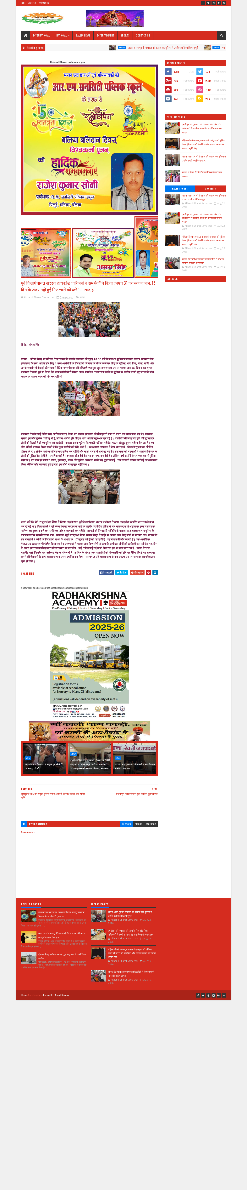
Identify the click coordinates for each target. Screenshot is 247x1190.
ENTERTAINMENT (105, 35)
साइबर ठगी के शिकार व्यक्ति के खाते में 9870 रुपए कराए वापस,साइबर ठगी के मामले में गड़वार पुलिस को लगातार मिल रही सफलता (90, 764)
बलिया (82, 297)
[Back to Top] (224, 995)
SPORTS (125, 35)
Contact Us (44, 3)
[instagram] (219, 3)
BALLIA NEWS (83, 35)
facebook (151, 824)
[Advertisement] (89, 809)
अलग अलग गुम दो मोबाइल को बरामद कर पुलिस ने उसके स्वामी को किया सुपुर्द (131, 47)
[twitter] (208, 3)
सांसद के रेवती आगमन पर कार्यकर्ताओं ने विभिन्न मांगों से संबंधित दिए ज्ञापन (203, 261)
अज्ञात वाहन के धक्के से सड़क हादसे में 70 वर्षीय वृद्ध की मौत (44, 766)
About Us (32, 3)
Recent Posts (180, 188)
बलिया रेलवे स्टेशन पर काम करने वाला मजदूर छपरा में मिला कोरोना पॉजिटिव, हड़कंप (61, 914)
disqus (138, 824)
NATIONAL (61, 35)
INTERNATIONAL (41, 35)
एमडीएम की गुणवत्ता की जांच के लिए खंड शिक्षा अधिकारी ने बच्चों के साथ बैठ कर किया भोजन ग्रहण (202, 128)
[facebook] (203, 3)
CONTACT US (143, 35)
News (89, 47)
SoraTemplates (35, 995)
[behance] (224, 3)
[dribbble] (213, 3)
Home (23, 3)
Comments (210, 188)
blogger (126, 824)
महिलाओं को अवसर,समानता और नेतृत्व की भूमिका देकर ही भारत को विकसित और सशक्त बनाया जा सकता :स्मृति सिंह (204, 144)
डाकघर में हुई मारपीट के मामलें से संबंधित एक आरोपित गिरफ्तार (135, 766)
